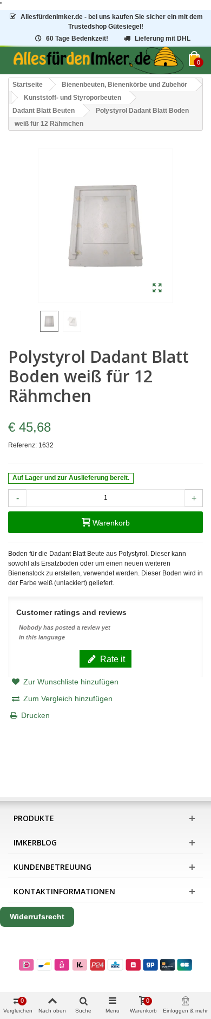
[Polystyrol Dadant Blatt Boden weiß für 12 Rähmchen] (157, 288)
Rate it (111, 659)
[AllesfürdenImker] (98, 60)
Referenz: (22, 445)
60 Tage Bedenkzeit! (77, 38)
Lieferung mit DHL (162, 38)
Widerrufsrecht (37, 916)
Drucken (35, 715)
